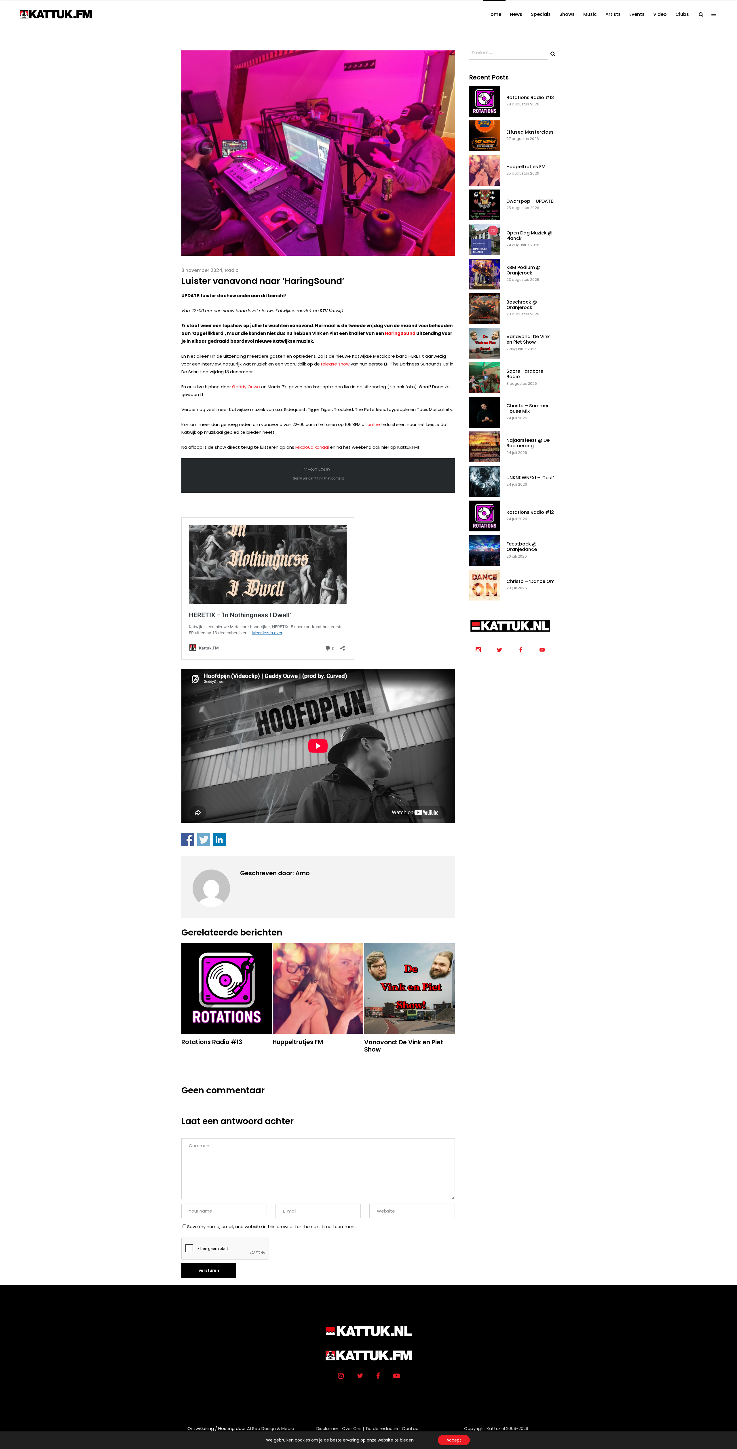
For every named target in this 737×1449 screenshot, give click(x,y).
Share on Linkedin (219, 839)
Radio (232, 270)
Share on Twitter (203, 839)
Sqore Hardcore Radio (524, 374)
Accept (454, 1440)
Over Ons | (353, 1428)
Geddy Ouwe (246, 387)
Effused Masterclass (530, 132)
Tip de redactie (381, 1428)
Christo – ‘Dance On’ (530, 581)
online (373, 424)
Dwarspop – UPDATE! (530, 201)
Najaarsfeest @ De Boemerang (528, 443)
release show (335, 364)
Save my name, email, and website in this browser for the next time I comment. (272, 1226)
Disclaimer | (328, 1428)
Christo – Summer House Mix (527, 408)
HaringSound (400, 333)
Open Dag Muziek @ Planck (529, 236)
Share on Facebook (187, 839)
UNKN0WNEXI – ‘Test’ (530, 477)
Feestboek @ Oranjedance (521, 547)
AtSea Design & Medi (269, 1428)
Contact (411, 1428)
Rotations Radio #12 (530, 512)
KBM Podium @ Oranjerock (523, 270)
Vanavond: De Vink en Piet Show (528, 339)
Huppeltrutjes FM (526, 166)
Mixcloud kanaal (312, 447)
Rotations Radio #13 (530, 97)
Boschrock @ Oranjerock (521, 305)
